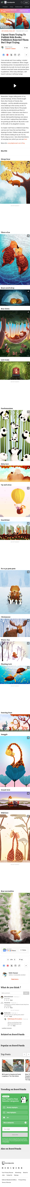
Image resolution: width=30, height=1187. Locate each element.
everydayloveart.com (14, 143)
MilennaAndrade (8, 996)
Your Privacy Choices (7, 1172)
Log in (26, 2)
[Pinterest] (8, 1168)
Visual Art (12, 31)
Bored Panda (8, 1163)
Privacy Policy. (6, 1141)
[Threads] (16, 1168)
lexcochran (7, 1002)
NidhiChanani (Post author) (15, 1019)
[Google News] (21, 1168)
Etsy (23, 143)
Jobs (3, 1175)
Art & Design (5, 31)
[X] (10, 1168)
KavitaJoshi (7, 1013)
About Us (25, 1172)
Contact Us (9, 1175)
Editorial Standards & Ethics (9, 1179)
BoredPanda (9, 2)
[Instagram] (5, 1168)
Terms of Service (6, 1182)
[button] (24, 1054)
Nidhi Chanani (8, 47)
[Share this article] (26, 54)
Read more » (15, 979)
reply (11, 1000)
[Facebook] (2, 1168)
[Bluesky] (13, 1168)
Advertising (18, 1172)
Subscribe (15, 1134)
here (25, 139)
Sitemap (16, 1175)
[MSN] (19, 1168)
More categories (9, 1122)
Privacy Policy (22, 1179)
